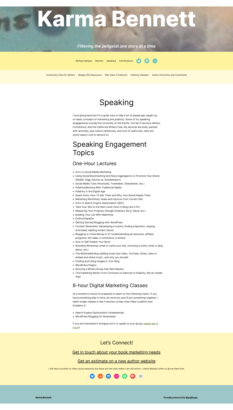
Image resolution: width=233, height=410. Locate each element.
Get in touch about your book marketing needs (116, 352)
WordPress (191, 397)
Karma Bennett (116, 19)
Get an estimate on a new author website (116, 361)
